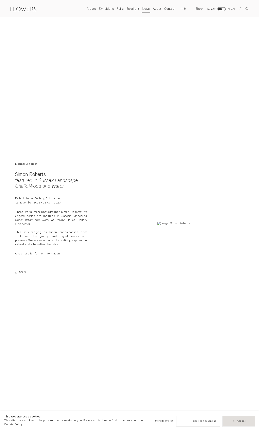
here (26, 254)
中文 (184, 9)
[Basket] (242, 9)
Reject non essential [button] (203, 421)
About (157, 9)
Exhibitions (106, 9)
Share (22, 272)
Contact (169, 9)
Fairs (120, 9)
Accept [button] (241, 421)
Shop (199, 9)
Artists (91, 9)
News (146, 9)
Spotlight (132, 9)
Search (247, 9)
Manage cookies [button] (164, 421)
